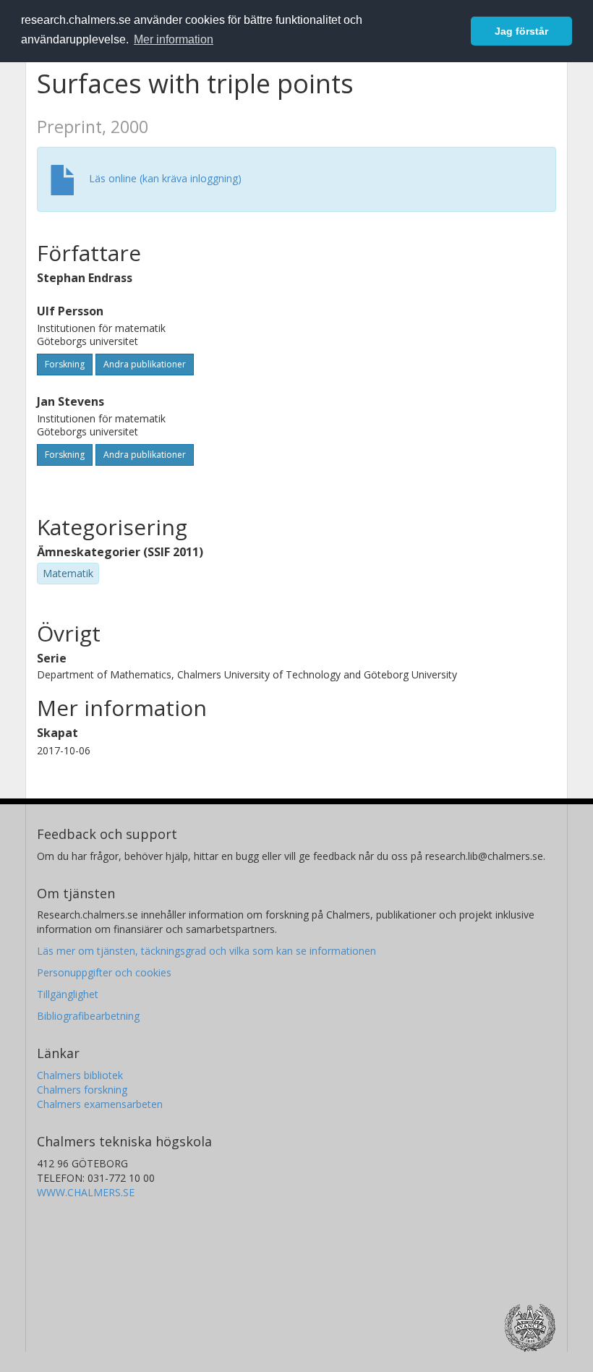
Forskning (65, 364)
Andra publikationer (144, 364)
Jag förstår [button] (521, 31)
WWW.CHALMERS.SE (86, 1192)
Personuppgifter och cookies (104, 972)
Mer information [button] (173, 39)
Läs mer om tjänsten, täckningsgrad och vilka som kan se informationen (206, 951)
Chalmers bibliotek (80, 1075)
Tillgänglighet (67, 994)
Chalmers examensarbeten (100, 1104)
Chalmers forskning (82, 1089)
